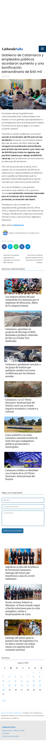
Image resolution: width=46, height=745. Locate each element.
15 (33, 681)
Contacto (6, 733)
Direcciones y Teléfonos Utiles (13, 730)
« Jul (3, 700)
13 (21, 681)
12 (15, 681)
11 (9, 681)
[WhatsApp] (16, 246)
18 (9, 685)
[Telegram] (27, 246)
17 (3, 685)
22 (34, 685)
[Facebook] (4, 246)
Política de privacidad (10, 736)
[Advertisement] (23, 23)
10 (3, 681)
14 (27, 681)
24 (4, 690)
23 (40, 685)
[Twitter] (10, 246)
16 (40, 681)
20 (22, 685)
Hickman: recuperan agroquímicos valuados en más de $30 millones (11, 259)
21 (27, 685)
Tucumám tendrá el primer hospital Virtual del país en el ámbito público (34, 259)
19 (15, 685)
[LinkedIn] (21, 246)
